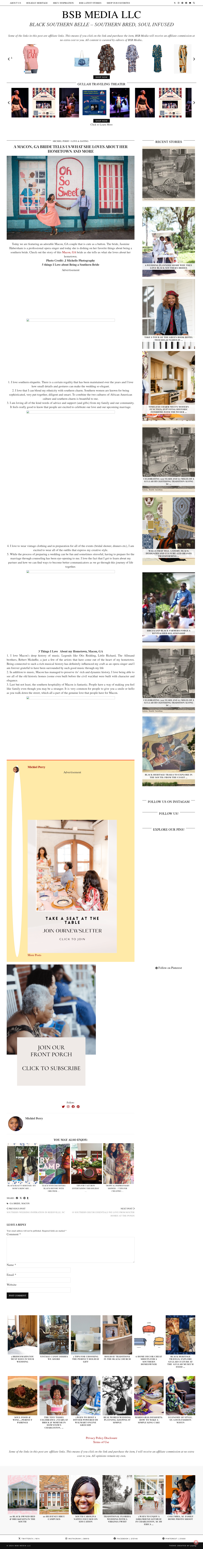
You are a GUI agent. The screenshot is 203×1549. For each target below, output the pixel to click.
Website (11, 1285)
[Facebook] (186, 3)
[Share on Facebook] (17, 1198)
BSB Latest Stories (90, 2)
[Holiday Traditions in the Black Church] (117, 1334)
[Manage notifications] (196, 1542)
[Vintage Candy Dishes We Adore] (54, 1334)
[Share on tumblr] (27, 1198)
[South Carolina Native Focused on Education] (85, 1494)
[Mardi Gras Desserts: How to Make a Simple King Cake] (149, 1395)
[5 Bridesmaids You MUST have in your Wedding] (22, 1334)
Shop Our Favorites (118, 2)
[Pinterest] (182, 3)
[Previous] (9, 59)
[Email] (190, 3)
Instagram (78, 1539)
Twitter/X (30, 1539)
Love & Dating (79, 141)
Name (11, 1265)
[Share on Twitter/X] (21, 1198)
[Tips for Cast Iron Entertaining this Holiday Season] (86, 1163)
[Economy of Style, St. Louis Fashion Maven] (180, 1395)
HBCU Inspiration (63, 2)
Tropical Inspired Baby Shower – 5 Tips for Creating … (117, 1188)
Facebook (127, 1539)
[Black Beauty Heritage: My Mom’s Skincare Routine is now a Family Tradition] (22, 1163)
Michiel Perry (61, 141)
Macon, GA (69, 252)
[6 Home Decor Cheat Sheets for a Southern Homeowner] (149, 1334)
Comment (14, 1234)
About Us (15, 2)
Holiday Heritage (37, 2)
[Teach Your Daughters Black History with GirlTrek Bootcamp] (54, 1163)
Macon (25, 1203)
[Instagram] (178, 3)
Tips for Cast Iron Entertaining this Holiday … (85, 1188)
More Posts (34, 955)
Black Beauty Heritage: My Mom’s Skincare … (22, 1187)
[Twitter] (175, 3)
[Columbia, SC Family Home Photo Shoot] (180, 1494)
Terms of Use (101, 1442)
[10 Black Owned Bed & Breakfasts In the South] (22, 1494)
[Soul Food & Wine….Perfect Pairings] (22, 1395)
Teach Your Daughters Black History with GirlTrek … (53, 1188)
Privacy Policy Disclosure (101, 1438)
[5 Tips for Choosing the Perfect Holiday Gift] (85, 1334)
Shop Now (102, 77)
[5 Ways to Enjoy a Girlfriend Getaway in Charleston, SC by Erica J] (149, 1494)
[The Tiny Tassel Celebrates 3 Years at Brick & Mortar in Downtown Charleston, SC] (54, 1395)
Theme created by (182, 1546)
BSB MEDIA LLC (101, 14)
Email (11, 1275)
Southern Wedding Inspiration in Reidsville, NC (36, 1210)
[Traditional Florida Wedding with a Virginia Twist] (117, 1494)
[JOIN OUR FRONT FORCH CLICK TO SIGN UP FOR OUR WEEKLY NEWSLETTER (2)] (72, 886)
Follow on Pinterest (170, 968)
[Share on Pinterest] (24, 1198)
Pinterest (175, 1539)
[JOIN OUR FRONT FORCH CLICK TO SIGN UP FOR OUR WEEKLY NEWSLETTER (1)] (51, 1030)
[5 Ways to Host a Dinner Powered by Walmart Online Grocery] (85, 1395)
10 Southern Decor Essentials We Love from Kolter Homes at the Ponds (103, 1212)
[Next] (194, 59)
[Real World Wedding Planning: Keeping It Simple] (117, 1395)
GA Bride (15, 1203)
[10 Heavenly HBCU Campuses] (54, 1494)
